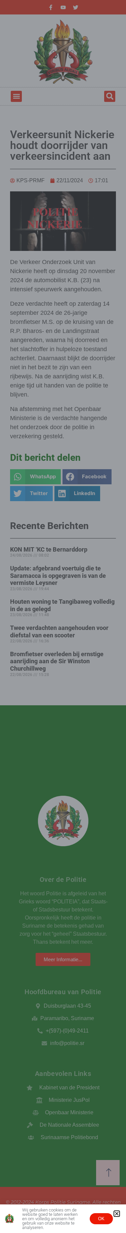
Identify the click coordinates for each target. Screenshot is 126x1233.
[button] (116, 1213)
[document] (63, 616)
